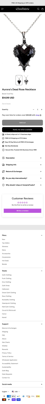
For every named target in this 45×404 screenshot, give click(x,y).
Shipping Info (11, 165)
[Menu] (2, 9)
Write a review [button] (22, 211)
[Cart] (42, 9)
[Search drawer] (38, 9)
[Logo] (22, 9)
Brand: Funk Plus (7, 94)
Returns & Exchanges (14, 171)
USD (16, 392)
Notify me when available (22, 130)
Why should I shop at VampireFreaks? (20, 185)
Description (10, 158)
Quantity (5, 109)
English (4, 392)
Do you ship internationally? (16, 178)
